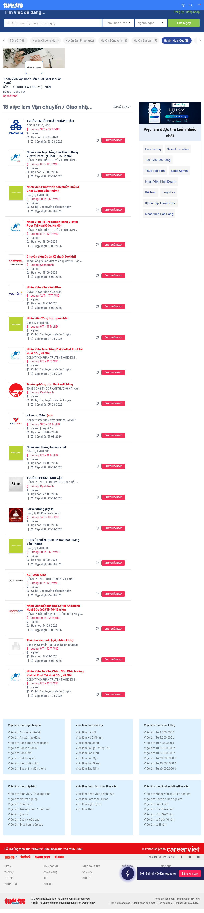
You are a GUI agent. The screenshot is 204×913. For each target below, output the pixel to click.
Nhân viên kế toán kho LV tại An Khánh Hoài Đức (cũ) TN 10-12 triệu (53, 607)
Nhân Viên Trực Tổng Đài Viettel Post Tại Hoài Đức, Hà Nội (55, 351)
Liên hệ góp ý (164, 902)
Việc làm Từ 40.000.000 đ (160, 768)
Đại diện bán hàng (158, 160)
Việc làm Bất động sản (22, 758)
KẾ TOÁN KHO (36, 574)
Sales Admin (179, 170)
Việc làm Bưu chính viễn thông (27, 768)
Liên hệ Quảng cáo (120, 902)
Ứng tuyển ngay (113, 140)
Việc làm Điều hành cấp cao (25, 824)
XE (45, 878)
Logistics (168, 192)
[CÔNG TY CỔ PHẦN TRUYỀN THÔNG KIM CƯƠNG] (16, 158)
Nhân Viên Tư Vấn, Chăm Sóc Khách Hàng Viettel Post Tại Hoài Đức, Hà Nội (55, 673)
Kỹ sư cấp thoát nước (160, 203)
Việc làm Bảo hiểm (19, 753)
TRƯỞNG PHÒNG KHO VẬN (45, 478)
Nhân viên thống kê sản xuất (46, 447)
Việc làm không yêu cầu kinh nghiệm (167, 793)
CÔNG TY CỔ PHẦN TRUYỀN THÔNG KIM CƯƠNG (51, 160)
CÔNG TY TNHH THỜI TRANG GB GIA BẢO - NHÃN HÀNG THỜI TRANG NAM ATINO (52, 482)
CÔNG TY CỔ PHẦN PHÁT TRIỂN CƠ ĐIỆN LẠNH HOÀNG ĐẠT (55, 614)
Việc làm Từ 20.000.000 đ (160, 758)
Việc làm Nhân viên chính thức (95, 793)
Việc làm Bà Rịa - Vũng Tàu (93, 748)
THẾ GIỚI (9, 878)
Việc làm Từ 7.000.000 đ (159, 742)
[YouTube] (198, 857)
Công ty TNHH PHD (38, 195)
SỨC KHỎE (127, 878)
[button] (191, 5)
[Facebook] (181, 857)
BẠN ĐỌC (166, 872)
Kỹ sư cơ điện (39, 415)
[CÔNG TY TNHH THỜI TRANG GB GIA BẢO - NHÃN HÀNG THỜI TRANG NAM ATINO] (16, 483)
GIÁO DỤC (166, 866)
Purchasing (153, 149)
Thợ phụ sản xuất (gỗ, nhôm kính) (50, 640)
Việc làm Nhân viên (20, 804)
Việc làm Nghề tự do (88, 804)
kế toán (150, 192)
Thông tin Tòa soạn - (165, 898)
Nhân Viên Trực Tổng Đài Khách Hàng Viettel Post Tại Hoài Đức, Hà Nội (52, 154)
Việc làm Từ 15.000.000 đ (159, 753)
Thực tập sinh (155, 170)
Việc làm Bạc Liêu (87, 753)
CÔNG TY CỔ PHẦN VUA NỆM (44, 291)
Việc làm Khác (85, 809)
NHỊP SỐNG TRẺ (91, 866)
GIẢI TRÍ (86, 878)
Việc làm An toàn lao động (24, 737)
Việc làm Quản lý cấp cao (23, 819)
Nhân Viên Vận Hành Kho (44, 287)
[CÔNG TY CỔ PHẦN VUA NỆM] (16, 293)
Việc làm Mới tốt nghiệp (23, 799)
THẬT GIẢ (166, 878)
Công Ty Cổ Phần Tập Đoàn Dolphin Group (52, 644)
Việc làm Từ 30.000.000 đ (160, 763)
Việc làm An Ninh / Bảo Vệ (24, 732)
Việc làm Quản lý (18, 814)
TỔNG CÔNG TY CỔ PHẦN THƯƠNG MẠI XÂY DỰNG (52, 389)
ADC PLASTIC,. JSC (38, 125)
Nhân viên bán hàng (159, 214)
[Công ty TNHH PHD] (16, 192)
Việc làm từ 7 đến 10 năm (159, 819)
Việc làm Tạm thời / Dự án (92, 799)
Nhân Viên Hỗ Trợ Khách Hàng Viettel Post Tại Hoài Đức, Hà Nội (52, 223)
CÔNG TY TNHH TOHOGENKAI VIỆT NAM (51, 579)
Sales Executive (178, 149)
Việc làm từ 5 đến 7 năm (159, 814)
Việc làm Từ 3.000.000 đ (159, 732)
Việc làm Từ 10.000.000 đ (159, 748)
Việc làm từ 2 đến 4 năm (159, 809)
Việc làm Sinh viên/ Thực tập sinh (29, 793)
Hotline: (186, 902)
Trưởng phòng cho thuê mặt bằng (50, 384)
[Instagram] (189, 857)
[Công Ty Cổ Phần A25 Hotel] (16, 514)
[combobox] (53, 23)
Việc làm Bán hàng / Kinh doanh (28, 742)
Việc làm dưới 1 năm (156, 804)
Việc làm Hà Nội (86, 732)
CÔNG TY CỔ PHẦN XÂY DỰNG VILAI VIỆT (51, 420)
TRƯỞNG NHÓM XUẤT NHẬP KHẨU (50, 121)
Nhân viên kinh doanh (160, 181)
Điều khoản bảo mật (143, 902)
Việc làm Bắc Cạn (87, 758)
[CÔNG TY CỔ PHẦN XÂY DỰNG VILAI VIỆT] (16, 421)
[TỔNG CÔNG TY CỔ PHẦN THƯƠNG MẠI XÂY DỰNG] (16, 390)
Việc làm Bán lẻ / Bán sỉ (22, 748)
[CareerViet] (183, 848)
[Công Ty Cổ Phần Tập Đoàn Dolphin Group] (16, 646)
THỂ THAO (127, 866)
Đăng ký (179, 12)
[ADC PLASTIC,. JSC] (16, 127)
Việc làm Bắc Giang (88, 763)
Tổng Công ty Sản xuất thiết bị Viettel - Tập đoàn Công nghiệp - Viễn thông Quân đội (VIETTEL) (53, 261)
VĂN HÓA (87, 872)
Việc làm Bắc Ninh (87, 768)
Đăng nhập (193, 12)
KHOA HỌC (127, 872)
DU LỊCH (47, 884)
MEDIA (8, 866)
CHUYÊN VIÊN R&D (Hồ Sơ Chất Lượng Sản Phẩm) (53, 541)
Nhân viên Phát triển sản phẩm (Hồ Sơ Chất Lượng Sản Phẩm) (53, 188)
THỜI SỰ (8, 872)
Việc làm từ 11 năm (155, 824)
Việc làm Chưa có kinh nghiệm (163, 799)
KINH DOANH (50, 866)
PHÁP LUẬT (10, 884)
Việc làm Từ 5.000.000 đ (159, 737)
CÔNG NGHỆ (50, 872)
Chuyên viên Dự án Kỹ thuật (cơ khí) (51, 256)
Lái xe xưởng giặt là (40, 509)
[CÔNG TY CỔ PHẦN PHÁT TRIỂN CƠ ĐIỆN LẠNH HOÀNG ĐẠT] (16, 611)
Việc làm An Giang (87, 742)
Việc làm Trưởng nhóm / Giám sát (29, 809)
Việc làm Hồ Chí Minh (89, 737)
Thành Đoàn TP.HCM (188, 898)
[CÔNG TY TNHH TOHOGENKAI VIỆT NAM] (16, 580)
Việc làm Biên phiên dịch (23, 763)
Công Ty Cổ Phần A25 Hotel (43, 513)
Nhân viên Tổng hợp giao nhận (47, 318)
